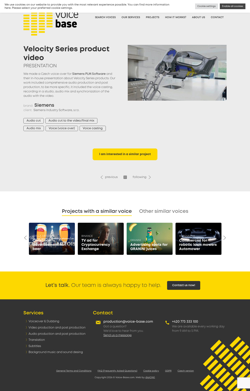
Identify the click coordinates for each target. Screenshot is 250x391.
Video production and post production (57, 327)
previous (111, 177)
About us (198, 17)
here (8, 8)
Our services (131, 17)
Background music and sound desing (56, 352)
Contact (217, 17)
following (140, 177)
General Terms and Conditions (74, 371)
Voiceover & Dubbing (44, 321)
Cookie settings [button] (206, 6)
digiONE (150, 378)
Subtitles (35, 346)
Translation (37, 340)
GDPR (168, 371)
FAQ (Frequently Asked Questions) (117, 371)
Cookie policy (151, 371)
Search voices (105, 17)
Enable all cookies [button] (232, 6)
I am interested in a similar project (125, 154)
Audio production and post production (57, 334)
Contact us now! (183, 285)
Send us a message (117, 335)
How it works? (175, 17)
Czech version (186, 371)
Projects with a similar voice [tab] (97, 211)
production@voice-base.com (128, 321)
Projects (152, 17)
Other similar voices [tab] (163, 211)
